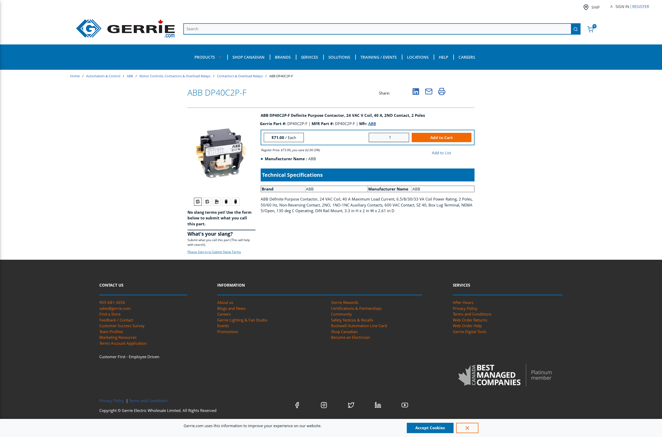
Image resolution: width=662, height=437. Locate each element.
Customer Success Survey (122, 325)
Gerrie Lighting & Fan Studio (242, 320)
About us (225, 302)
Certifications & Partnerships (356, 308)
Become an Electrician (350, 337)
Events (223, 325)
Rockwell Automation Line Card (359, 325)
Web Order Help (467, 325)
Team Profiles (111, 331)
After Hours (463, 302)
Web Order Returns (470, 320)
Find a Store (110, 314)
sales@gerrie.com (115, 308)
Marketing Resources (118, 337)
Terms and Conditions (472, 314)
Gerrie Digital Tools (469, 331)
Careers (224, 314)
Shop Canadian (344, 331)
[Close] (467, 428)
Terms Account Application (123, 343)
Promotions (227, 331)
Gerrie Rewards (344, 302)
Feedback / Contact (116, 320)
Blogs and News (231, 308)
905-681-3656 (112, 302)
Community (341, 314)
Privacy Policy (465, 308)
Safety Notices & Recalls (352, 320)
